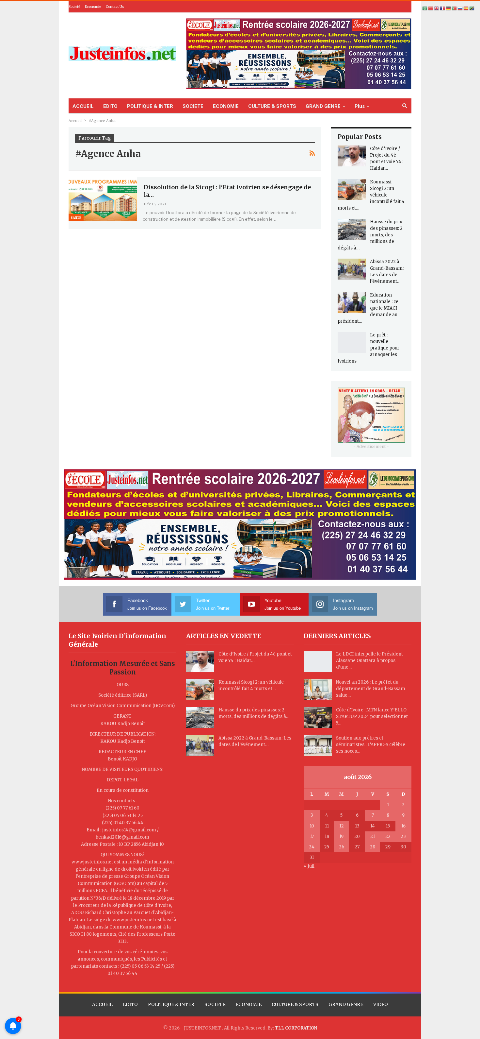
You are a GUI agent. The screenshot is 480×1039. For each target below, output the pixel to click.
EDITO (110, 106)
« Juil (309, 866)
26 (341, 847)
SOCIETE (193, 106)
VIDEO (380, 1004)
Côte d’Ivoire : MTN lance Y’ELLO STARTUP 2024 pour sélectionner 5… (372, 716)
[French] (443, 8)
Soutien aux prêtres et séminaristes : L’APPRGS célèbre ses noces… (370, 744)
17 (312, 836)
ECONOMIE (226, 106)
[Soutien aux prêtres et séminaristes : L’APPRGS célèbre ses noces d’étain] (318, 745)
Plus (360, 106)
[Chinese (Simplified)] (431, 8)
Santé (76, 217)
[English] (437, 8)
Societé (74, 7)
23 (403, 836)
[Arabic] (425, 8)
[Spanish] (466, 8)
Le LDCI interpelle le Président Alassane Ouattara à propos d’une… (369, 660)
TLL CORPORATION (296, 1028)
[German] (449, 8)
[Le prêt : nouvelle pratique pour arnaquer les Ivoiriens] (352, 342)
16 (403, 826)
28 (372, 847)
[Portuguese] (454, 8)
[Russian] (460, 8)
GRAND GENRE (323, 106)
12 (341, 826)
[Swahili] (472, 8)
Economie (93, 7)
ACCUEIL (83, 106)
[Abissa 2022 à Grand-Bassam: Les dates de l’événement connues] (352, 269)
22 (388, 836)
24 (311, 847)
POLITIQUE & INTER (150, 106)
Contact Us (115, 7)
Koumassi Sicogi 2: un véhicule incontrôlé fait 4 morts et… (371, 195)
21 (372, 836)
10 (312, 826)
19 (341, 836)
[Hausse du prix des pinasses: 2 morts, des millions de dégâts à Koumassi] (352, 229)
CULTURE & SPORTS (272, 106)
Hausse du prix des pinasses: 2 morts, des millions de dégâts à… (370, 235)
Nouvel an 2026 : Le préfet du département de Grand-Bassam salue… (370, 688)
